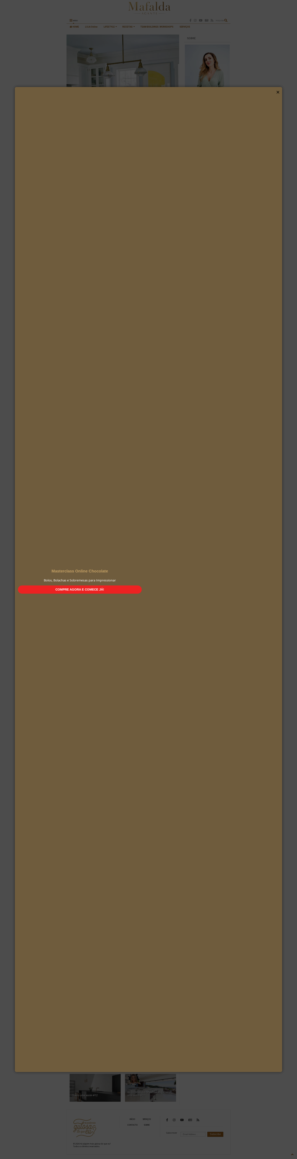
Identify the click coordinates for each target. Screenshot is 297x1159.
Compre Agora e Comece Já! (79, 589)
